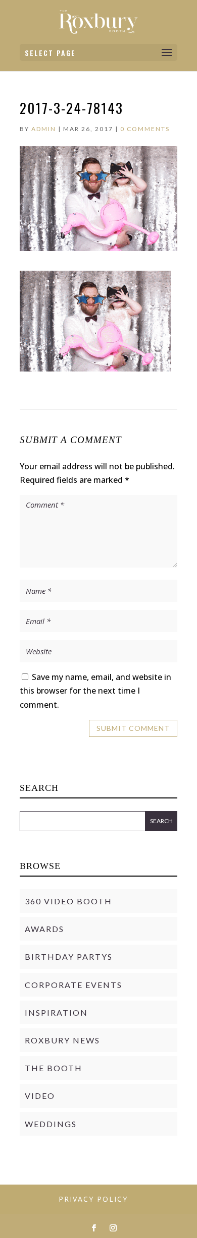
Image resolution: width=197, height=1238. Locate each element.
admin (43, 129)
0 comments (145, 129)
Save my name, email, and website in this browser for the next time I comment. (95, 690)
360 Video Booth (68, 901)
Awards (44, 929)
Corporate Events (73, 984)
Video (40, 1095)
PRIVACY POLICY (93, 1199)
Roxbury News (62, 1040)
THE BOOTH (53, 1068)
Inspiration (56, 1012)
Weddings (51, 1124)
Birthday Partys (69, 956)
